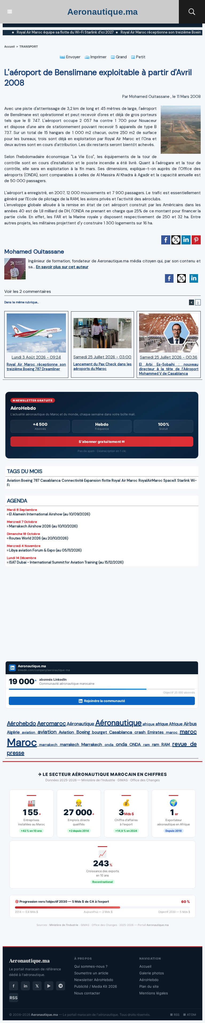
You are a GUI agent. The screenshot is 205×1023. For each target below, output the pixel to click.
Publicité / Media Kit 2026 (95, 986)
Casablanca (50, 480)
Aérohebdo (21, 723)
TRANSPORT (28, 46)
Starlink (183, 480)
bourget (99, 732)
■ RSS (174, 1015)
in (25, 985)
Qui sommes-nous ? (91, 966)
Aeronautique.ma (102, 12)
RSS (14, 997)
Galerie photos (151, 973)
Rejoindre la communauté (104, 701)
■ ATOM (189, 1015)
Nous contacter (87, 993)
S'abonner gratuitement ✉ (102, 441)
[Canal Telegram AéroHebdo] (60, 985)
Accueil (9, 46)
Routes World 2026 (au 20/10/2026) (38, 538)
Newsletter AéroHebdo (93, 980)
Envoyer (72, 57)
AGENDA (17, 500)
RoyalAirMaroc (151, 480)
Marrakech (91, 744)
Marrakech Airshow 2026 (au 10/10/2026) (43, 526)
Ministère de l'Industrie (63, 924)
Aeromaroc (51, 723)
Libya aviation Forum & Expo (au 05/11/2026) (45, 550)
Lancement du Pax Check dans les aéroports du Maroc (102, 366)
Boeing (83, 732)
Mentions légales (153, 993)
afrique (149, 724)
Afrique (176, 724)
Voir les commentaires (27, 291)
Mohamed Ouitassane (149, 96)
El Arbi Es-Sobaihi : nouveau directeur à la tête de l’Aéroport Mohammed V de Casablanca (168, 369)
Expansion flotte (97, 480)
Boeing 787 (30, 480)
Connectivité (72, 480)
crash (140, 732)
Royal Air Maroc (124, 480)
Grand (121, 57)
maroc (172, 732)
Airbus (190, 724)
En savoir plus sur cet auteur (62, 267)
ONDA (135, 744)
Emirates (156, 732)
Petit (140, 57)
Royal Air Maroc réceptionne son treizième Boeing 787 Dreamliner (36, 366)
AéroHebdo (149, 980)
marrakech (48, 744)
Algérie (13, 732)
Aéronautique (80, 724)
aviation (28, 732)
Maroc (22, 742)
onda (109, 744)
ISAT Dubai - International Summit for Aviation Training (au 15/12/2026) (66, 562)
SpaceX (169, 480)
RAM (165, 744)
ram (146, 744)
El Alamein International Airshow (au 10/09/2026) (49, 514)
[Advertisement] (101, 610)
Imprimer (98, 57)
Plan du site (149, 986)
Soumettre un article (91, 973)
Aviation (13, 480)
